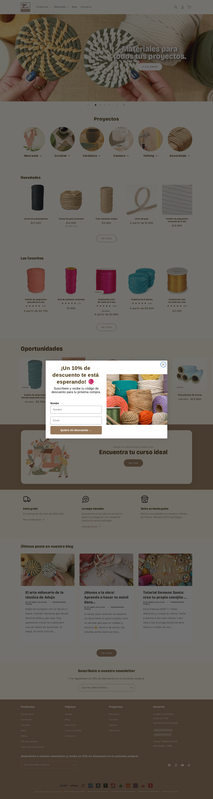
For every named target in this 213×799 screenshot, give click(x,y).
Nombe (54, 403)
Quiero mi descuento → (76, 430)
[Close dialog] (163, 364)
